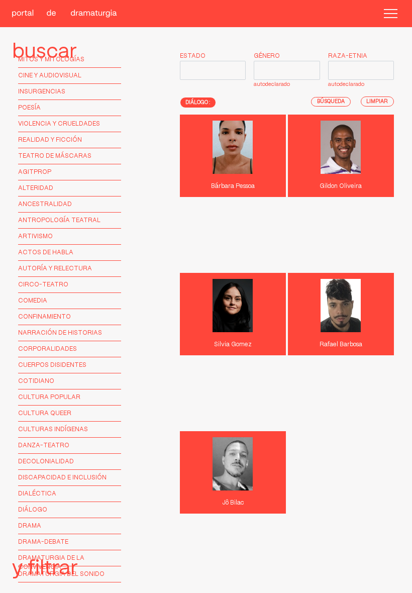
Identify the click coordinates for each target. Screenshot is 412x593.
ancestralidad (45, 204)
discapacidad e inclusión (62, 477)
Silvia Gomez (233, 344)
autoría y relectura (55, 268)
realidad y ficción (50, 140)
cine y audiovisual (49, 75)
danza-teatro (43, 445)
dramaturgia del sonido (61, 574)
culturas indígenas (53, 429)
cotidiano (36, 381)
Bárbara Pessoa (233, 186)
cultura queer (44, 413)
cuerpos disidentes (52, 365)
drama (29, 526)
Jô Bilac (233, 503)
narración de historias (60, 333)
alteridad (35, 188)
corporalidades (47, 349)
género (267, 56)
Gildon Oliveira (341, 186)
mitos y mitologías (51, 59)
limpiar (377, 101)
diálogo (32, 510)
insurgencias (41, 91)
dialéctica (37, 494)
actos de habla (45, 252)
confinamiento (44, 317)
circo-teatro (43, 284)
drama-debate (43, 542)
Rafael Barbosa (341, 344)
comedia (32, 301)
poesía (29, 108)
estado (192, 56)
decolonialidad (46, 461)
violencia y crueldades (59, 124)
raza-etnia (347, 56)
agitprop (34, 172)
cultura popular (49, 397)
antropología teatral (59, 220)
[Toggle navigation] (390, 14)
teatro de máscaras (54, 156)
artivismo (35, 236)
